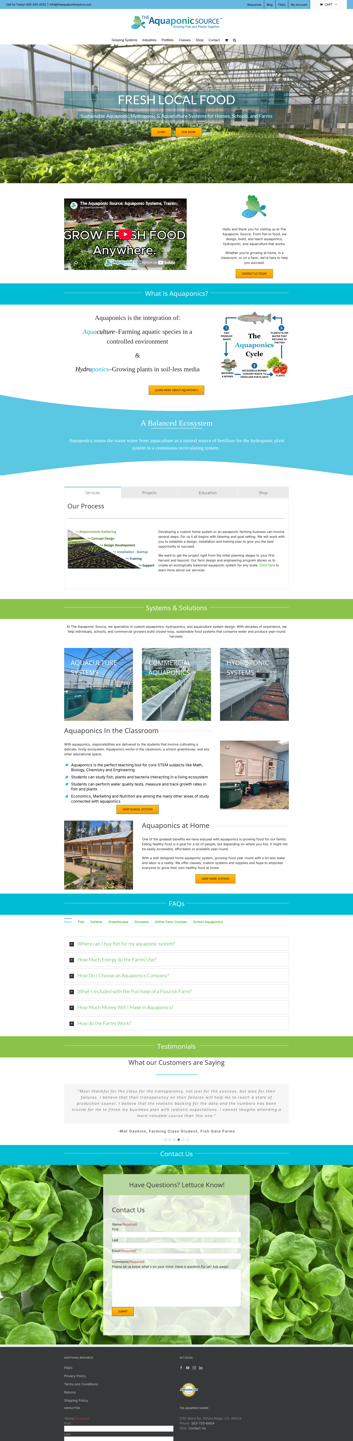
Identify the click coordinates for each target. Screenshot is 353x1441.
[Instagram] (194, 1355)
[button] (234, 40)
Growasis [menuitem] (141, 922)
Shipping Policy (76, 1388)
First (115, 1217)
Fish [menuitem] (81, 922)
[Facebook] (181, 1355)
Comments (128, 1249)
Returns (70, 1380)
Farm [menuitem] (68, 922)
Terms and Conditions (81, 1372)
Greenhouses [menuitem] (118, 922)
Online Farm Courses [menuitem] (171, 922)
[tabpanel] (176, 543)
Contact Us (197, 1416)
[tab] (92, 492)
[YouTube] (187, 1355)
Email (124, 1239)
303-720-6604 (202, 1411)
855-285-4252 (36, 4)
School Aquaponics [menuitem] (208, 922)
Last (115, 1228)
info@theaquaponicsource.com (70, 4)
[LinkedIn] (200, 1355)
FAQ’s (68, 1355)
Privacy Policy (75, 1364)
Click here (267, 565)
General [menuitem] (96, 922)
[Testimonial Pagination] (165, 1127)
